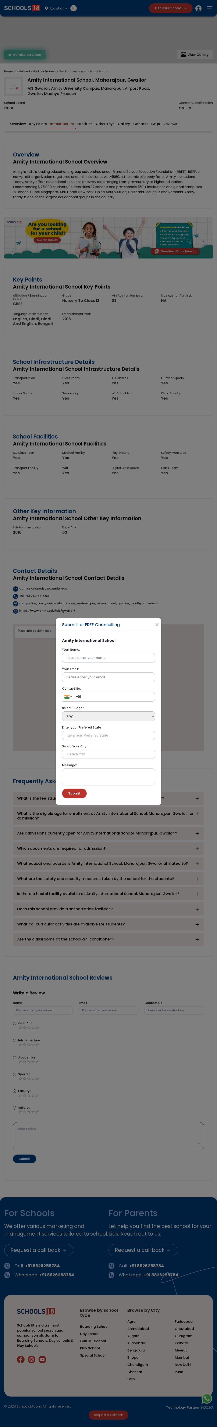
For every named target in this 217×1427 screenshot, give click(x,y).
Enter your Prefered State (81, 727)
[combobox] (68, 697)
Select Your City (74, 746)
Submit (74, 793)
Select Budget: (73, 708)
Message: (69, 765)
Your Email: (70, 669)
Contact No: (71, 688)
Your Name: (71, 650)
